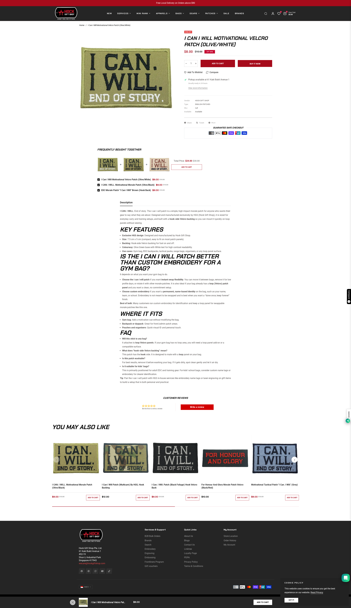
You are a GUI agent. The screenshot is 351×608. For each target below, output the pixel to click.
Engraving (149, 553)
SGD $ (86, 587)
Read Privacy (317, 592)
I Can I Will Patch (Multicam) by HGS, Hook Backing (123, 486)
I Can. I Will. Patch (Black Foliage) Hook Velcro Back (174, 486)
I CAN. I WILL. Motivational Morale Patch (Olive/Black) (128, 185)
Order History (230, 540)
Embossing (150, 557)
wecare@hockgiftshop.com (92, 563)
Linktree (188, 549)
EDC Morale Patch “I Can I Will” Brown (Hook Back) (126, 190)
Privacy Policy (191, 562)
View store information (198, 88)
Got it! (291, 600)
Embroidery (150, 549)
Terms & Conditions (193, 566)
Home (81, 25)
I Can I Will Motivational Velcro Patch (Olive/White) (126, 179)
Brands (148, 540)
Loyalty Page (190, 553)
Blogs (187, 540)
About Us (188, 536)
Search (148, 544)
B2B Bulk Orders (152, 536)
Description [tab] (126, 202)
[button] (266, 13)
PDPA (187, 557)
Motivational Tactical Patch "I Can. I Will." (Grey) (274, 484)
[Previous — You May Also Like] (56, 460)
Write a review (197, 407)
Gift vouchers (151, 566)
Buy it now (255, 64)
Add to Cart (263, 602)
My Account (229, 544)
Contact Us (189, 544)
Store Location (231, 536)
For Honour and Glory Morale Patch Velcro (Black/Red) (222, 486)
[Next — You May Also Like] (294, 460)
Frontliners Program (154, 562)
